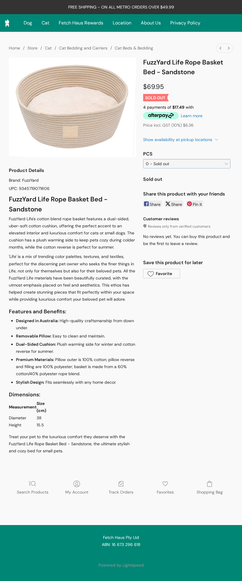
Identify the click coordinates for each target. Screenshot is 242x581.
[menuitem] (220, 48)
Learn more (191, 115)
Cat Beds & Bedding (134, 48)
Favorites (165, 492)
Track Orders (121, 492)
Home (14, 48)
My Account (76, 492)
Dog (28, 23)
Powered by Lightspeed (121, 565)
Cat (45, 23)
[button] (161, 273)
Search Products (32, 492)
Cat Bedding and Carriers (83, 48)
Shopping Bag (210, 492)
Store (32, 48)
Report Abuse (121, 555)
